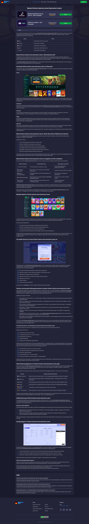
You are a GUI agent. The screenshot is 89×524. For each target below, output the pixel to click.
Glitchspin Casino (52, 22)
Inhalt (20, 30)
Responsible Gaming (49, 508)
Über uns (46, 506)
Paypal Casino (43, 1)
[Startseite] (5, 2)
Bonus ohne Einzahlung (51, 1)
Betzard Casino (52, 14)
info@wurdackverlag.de (64, 505)
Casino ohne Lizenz (36, 1)
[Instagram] (70, 510)
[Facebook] (64, 510)
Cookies (46, 504)
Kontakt (46, 510)
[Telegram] (61, 510)
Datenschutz (35, 510)
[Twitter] (67, 510)
